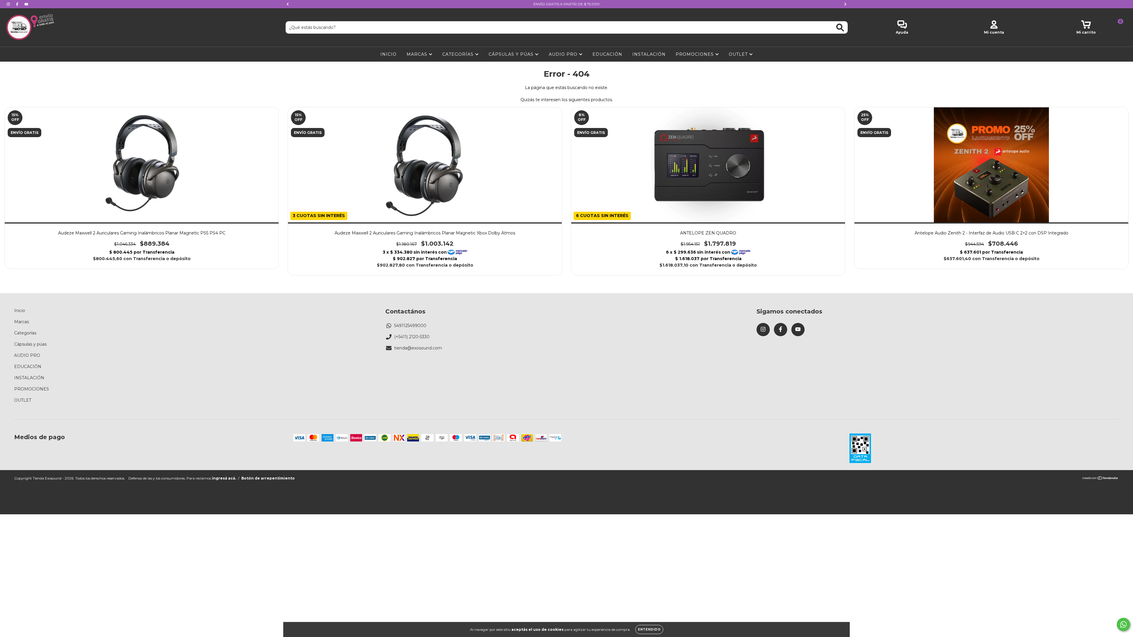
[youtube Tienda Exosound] (26, 4)
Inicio (388, 54)
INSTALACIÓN (649, 54)
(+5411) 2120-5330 (412, 336)
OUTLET (739, 54)
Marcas (418, 54)
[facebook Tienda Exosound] (17, 4)
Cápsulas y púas (512, 54)
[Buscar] (840, 28)
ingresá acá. (224, 478)
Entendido (649, 629)
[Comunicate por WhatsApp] (1123, 624)
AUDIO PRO (564, 54)
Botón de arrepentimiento (268, 478)
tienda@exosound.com (418, 348)
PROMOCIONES (695, 54)
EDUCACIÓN (607, 54)
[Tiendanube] (1100, 479)
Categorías (458, 54)
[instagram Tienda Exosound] (8, 4)
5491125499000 (410, 325)
